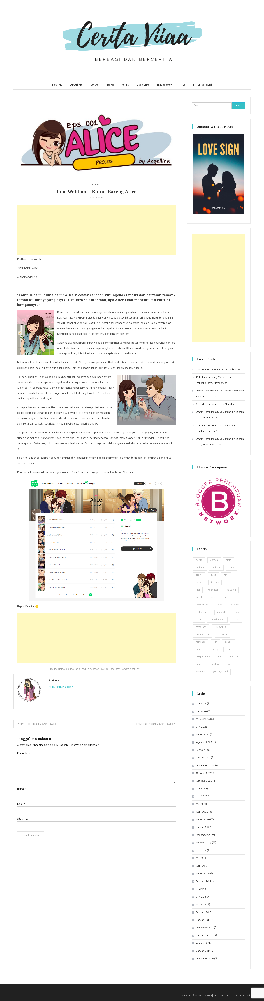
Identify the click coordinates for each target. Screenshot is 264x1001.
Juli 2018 (201, 889)
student (136, 669)
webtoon (215, 664)
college (68, 669)
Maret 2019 (202, 873)
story (215, 649)
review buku (220, 627)
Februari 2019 (203, 881)
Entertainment (202, 85)
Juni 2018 (201, 896)
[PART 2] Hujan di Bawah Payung (154, 723)
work (230, 664)
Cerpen (94, 85)
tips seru (234, 656)
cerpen (214, 560)
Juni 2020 (201, 796)
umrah (199, 664)
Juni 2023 (201, 726)
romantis (126, 669)
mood (199, 619)
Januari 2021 (203, 757)
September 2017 (205, 935)
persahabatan (113, 669)
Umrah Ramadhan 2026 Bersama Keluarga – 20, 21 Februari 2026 (220, 441)
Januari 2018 (203, 920)
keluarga (231, 590)
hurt (229, 582)
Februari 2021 (203, 750)
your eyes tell (220, 671)
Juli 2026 (201, 703)
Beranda (57, 85)
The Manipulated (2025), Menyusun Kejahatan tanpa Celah (215, 428)
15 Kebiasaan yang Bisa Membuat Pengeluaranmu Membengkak (214, 380)
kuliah (213, 597)
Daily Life (143, 85)
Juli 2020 (201, 788)
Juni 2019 (201, 850)
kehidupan (213, 590)
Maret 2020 (203, 819)
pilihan (236, 619)
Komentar (24, 753)
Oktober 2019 (204, 842)
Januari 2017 (203, 950)
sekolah (200, 649)
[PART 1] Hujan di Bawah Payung (38, 723)
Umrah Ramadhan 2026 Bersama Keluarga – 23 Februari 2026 (220, 393)
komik (199, 597)
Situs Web (23, 819)
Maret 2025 (203, 719)
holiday (215, 582)
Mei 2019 (201, 858)
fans (226, 575)
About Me (76, 85)
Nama (21, 789)
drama (76, 669)
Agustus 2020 (204, 781)
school (228, 642)
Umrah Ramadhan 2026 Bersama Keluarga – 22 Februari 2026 (220, 414)
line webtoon (92, 669)
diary (231, 567)
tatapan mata (203, 656)
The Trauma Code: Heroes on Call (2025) (219, 369)
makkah (221, 612)
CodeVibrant (244, 995)
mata (236, 612)
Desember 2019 (205, 835)
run (215, 642)
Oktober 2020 (204, 773)
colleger (216, 567)
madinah (234, 604)
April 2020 (202, 811)
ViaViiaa (54, 680)
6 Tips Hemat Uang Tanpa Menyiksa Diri (217, 404)
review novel (203, 634)
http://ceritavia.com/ (61, 687)
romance (222, 634)
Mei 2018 (201, 904)
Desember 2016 (205, 958)
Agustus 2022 (204, 742)
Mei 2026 (201, 711)
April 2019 (201, 866)
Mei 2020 (201, 804)
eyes (213, 575)
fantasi (199, 582)
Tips (182, 85)
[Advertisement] (96, 230)
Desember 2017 (205, 927)
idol (198, 590)
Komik (125, 85)
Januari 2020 (203, 827)
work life (200, 671)
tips (220, 656)
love (102, 669)
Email (21, 804)
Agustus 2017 (203, 943)
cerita (199, 560)
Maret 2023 (203, 734)
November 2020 (205, 765)
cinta (60, 669)
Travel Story (164, 85)
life (82, 669)
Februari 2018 (203, 912)
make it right (202, 612)
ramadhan (201, 627)
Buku (110, 85)
